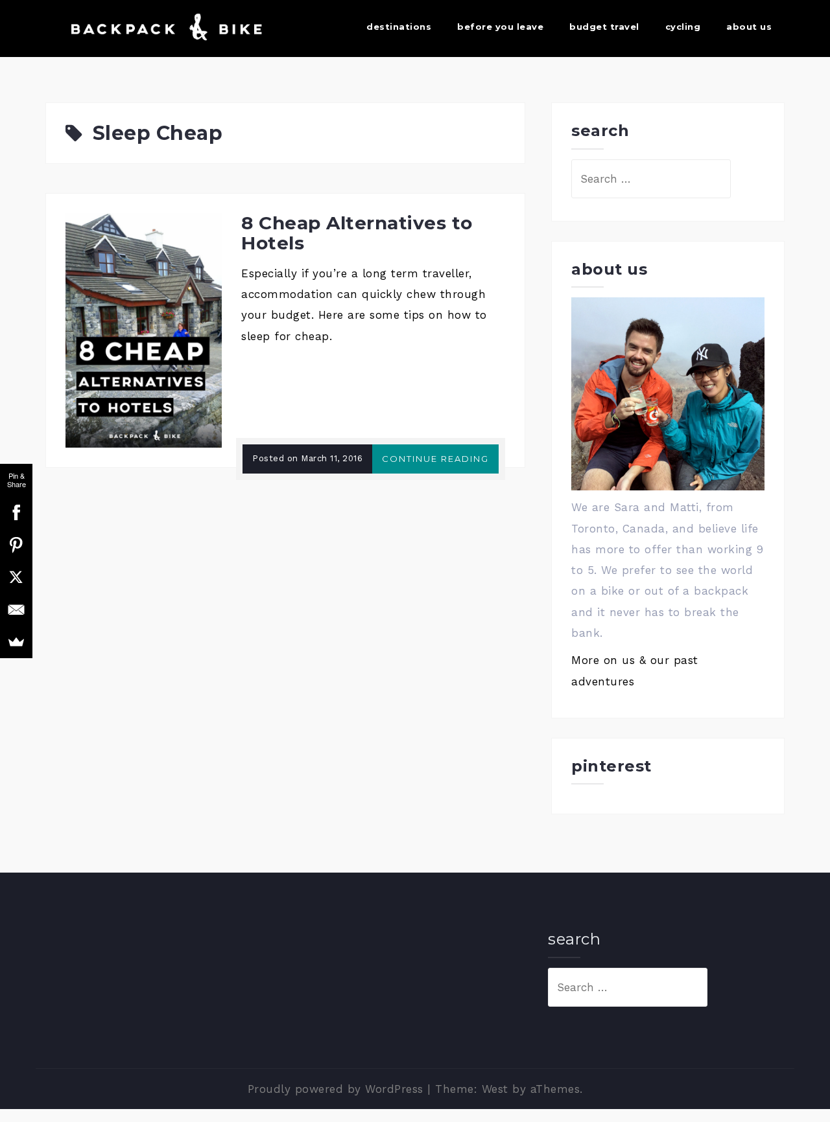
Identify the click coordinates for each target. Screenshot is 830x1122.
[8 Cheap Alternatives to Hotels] (143, 329)
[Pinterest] (16, 545)
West (495, 1088)
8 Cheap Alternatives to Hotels (357, 233)
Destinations (398, 26)
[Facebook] (16, 512)
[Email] (16, 609)
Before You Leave (500, 26)
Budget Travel (604, 26)
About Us (749, 26)
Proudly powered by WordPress (335, 1088)
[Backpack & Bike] (163, 27)
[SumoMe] (16, 642)
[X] (16, 577)
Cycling (683, 26)
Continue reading (435, 458)
